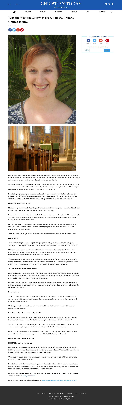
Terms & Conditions (68, 396)
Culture (74, 12)
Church (42, 12)
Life (88, 12)
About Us (50, 396)
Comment (102, 12)
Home (37, 393)
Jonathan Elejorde (14, 26)
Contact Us (58, 396)
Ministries (58, 12)
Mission (28, 12)
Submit (107, 50)
